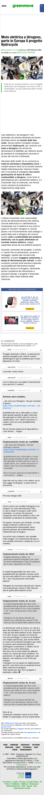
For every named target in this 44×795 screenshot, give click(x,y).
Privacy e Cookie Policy (28, 782)
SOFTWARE (36, 745)
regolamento (32, 732)
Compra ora (30, 309)
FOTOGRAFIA (27, 747)
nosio (9, 502)
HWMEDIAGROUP (26, 749)
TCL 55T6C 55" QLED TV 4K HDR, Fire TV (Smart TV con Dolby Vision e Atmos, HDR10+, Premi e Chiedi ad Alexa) (30, 319)
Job (34, 786)
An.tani (10, 549)
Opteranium (11, 367)
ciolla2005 (11, 491)
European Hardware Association (21, 776)
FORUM (14, 749)
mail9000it (11, 390)
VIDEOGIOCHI (25, 745)
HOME (5, 745)
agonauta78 (11, 377)
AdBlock (24, 784)
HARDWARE (14, 745)
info (34, 346)
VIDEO (36, 747)
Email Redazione (13, 786)
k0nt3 (9, 350)
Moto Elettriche (26, 53)
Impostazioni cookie (22, 788)
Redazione (34, 784)
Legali (15, 782)
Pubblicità (15, 784)
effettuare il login (12, 723)
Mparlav (10, 678)
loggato (21, 729)
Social (29, 786)
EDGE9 (18, 747)
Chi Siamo (7, 782)
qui (29, 738)
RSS (23, 786)
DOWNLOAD (9, 747)
